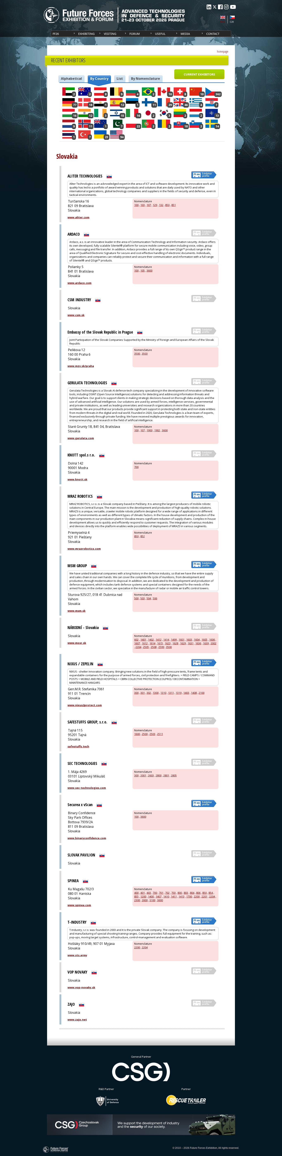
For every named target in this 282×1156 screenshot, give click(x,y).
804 (192, 893)
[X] (215, 7)
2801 (166, 775)
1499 (174, 639)
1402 (151, 639)
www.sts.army (77, 955)
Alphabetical (71, 78)
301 (142, 693)
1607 (137, 643)
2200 (197, 896)
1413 (181, 896)
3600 (149, 270)
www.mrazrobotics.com (84, 548)
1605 (204, 639)
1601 (181, 639)
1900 (149, 430)
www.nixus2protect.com (85, 705)
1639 (206, 643)
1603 (189, 639)
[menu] (141, 34)
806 (198, 893)
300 (136, 693)
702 (167, 893)
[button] (199, 74)
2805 (174, 775)
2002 (213, 643)
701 (161, 893)
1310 (163, 693)
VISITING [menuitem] (110, 34)
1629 (183, 643)
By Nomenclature (145, 78)
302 (149, 693)
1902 (157, 430)
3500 (137, 353)
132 (161, 205)
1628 (175, 643)
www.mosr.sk (77, 643)
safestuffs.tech (78, 746)
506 (155, 598)
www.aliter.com (78, 217)
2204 (138, 647)
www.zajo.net (77, 1019)
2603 (151, 775)
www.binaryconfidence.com (87, 838)
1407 (158, 896)
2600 (145, 900)
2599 (161, 647)
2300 (137, 900)
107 (149, 205)
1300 (156, 693)
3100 (152, 900)
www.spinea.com (79, 905)
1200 (143, 896)
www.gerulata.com (81, 438)
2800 (158, 775)
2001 (143, 775)
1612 (145, 643)
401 (142, 893)
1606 (212, 639)
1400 (151, 896)
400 (136, 893)
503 (142, 598)
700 (136, 467)
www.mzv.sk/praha (81, 366)
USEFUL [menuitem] (160, 34)
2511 (160, 734)
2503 (152, 734)
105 (142, 270)
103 (142, 205)
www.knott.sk (77, 479)
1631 (190, 643)
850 (167, 205)
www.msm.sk (76, 611)
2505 (146, 647)
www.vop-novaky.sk (81, 987)
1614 (152, 643)
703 (173, 893)
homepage (222, 51)
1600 (137, 734)
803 (186, 893)
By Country (99, 78)
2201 (204, 896)
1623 (168, 643)
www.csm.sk (76, 315)
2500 (145, 734)
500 (136, 598)
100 (136, 205)
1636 (198, 643)
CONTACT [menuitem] (212, 34)
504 (149, 598)
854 (211, 893)
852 (142, 536)
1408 (194, 693)
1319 (178, 693)
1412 (158, 639)
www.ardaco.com (79, 283)
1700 (189, 896)
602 (136, 639)
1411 (174, 896)
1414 (166, 639)
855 (136, 896)
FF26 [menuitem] (56, 34)
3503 (145, 353)
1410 (166, 896)
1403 (186, 693)
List (120, 78)
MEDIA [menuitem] (185, 34)
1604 (197, 639)
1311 (171, 693)
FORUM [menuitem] (134, 34)
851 (173, 205)
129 (155, 205)
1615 (160, 643)
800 (180, 893)
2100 (201, 693)
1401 (143, 639)
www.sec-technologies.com (87, 788)
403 (149, 893)
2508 (153, 647)
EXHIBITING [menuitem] (86, 34)
